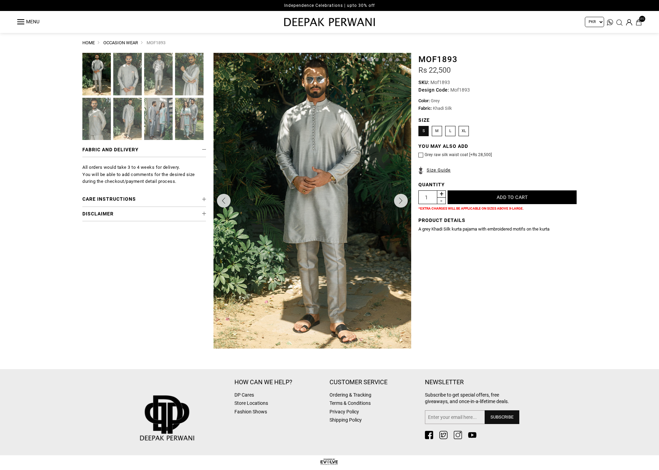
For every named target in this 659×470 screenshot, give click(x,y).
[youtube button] (472, 435)
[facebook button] (429, 435)
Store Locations (251, 403)
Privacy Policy (344, 411)
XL (464, 131)
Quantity (431, 184)
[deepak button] (183, 407)
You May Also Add (443, 146)
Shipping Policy (346, 420)
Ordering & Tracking (350, 395)
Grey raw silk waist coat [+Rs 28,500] (458, 154)
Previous (224, 201)
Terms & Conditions (350, 403)
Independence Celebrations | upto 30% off (329, 5)
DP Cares (244, 395)
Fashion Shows (250, 411)
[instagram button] (458, 435)
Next (401, 201)
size (424, 120)
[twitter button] (443, 435)
